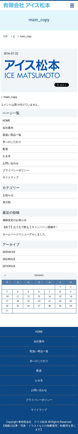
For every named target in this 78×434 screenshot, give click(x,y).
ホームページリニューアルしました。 (25, 234)
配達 (5, 149)
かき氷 (7, 156)
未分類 (7, 202)
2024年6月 (9, 259)
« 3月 (6, 275)
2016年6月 (9, 266)
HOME (6, 120)
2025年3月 (9, 251)
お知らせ (8, 195)
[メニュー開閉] (72, 5)
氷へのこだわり (12, 141)
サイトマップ (11, 177)
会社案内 (8, 127)
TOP (5, 36)
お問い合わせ (11, 163)
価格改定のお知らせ (15, 220)
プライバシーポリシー (16, 170)
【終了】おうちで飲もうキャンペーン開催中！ (30, 227)
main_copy (10, 97)
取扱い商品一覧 (12, 134)
